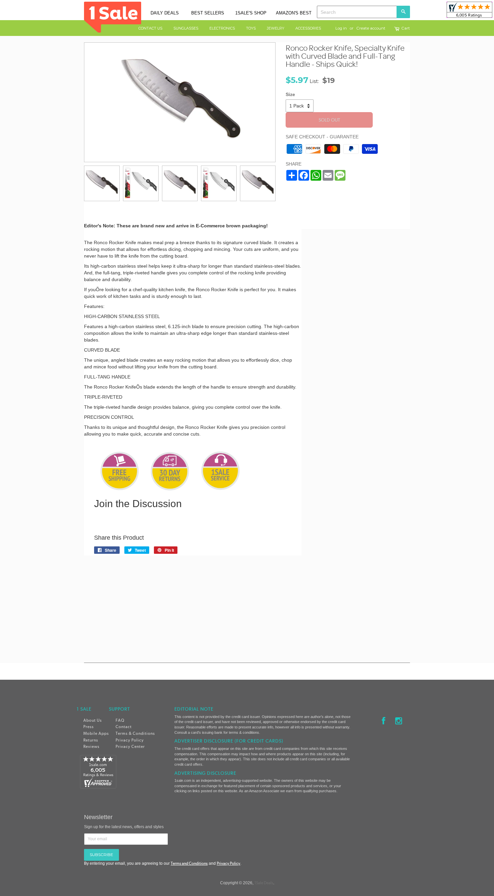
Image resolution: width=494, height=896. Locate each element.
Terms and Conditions (189, 863)
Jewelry (275, 28)
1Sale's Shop (250, 12)
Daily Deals (165, 12)
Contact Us (150, 28)
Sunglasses (185, 28)
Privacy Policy (130, 740)
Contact (124, 726)
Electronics (222, 28)
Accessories (308, 28)
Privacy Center (130, 746)
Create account (371, 28)
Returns (90, 740)
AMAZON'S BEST (294, 12)
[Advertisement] (361, 323)
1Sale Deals (263, 883)
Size (290, 94)
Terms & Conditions (135, 733)
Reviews (91, 746)
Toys (251, 28)
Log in (341, 28)
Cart (406, 29)
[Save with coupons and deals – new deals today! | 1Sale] (112, 16)
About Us (92, 720)
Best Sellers (207, 12)
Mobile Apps (96, 733)
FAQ (120, 720)
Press (88, 726)
